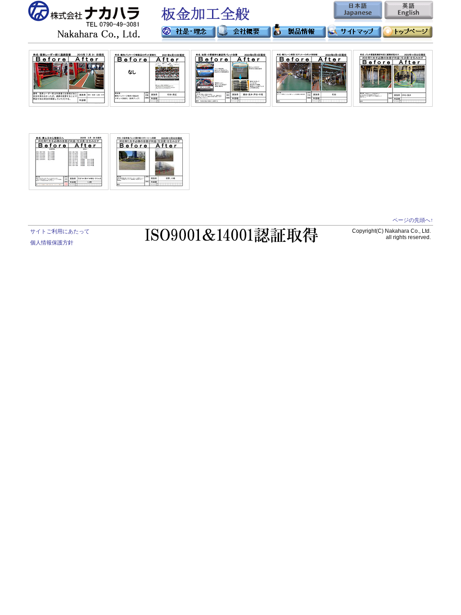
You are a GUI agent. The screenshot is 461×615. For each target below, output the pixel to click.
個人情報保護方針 (51, 243)
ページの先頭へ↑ (413, 220)
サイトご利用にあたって (60, 231)
